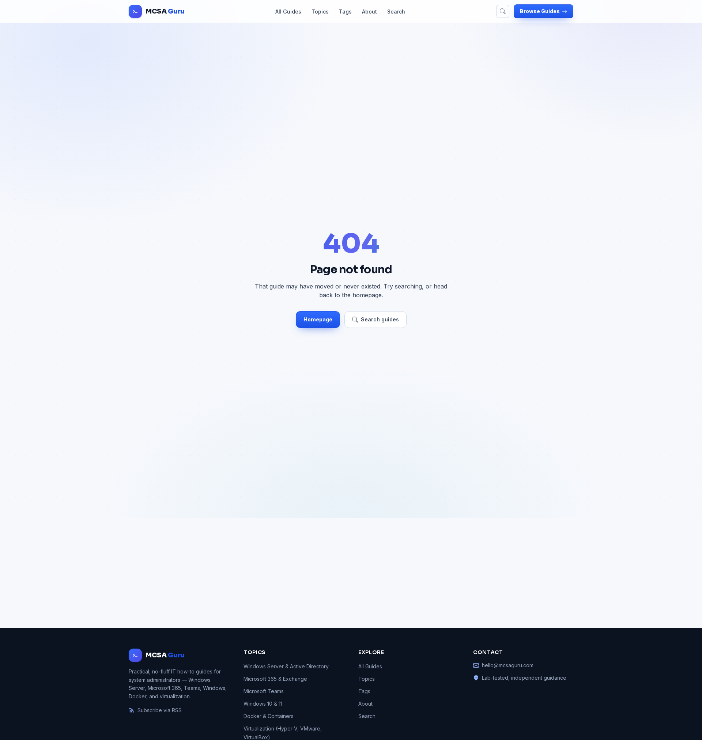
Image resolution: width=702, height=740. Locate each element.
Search (396, 11)
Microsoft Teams (264, 691)
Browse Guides (540, 11)
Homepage (317, 319)
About (369, 11)
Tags (345, 11)
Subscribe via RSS (159, 710)
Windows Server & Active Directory (286, 666)
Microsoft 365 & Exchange (275, 679)
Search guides (380, 319)
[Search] (502, 11)
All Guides (288, 11)
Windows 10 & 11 (263, 704)
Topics (320, 11)
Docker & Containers (269, 716)
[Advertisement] (351, 573)
